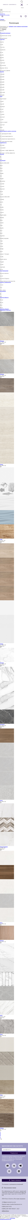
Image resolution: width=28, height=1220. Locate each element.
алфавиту (11, 26)
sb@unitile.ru (5, 1211)
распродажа (24, 26)
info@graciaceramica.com (9, 1202)
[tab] (5, 33)
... (0, 1137)
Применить (3, 310)
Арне (1, 1034)
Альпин (2, 662)
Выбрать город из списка (4, 14)
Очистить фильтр (4, 309)
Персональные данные (10, 1187)
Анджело (2, 724)
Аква (1, 539)
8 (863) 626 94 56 (7, 1206)
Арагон (2, 940)
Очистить (8, 310)
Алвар (1, 644)
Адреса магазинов (16, 1180)
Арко (1, 1015)
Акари (1, 464)
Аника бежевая (4, 846)
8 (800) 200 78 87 (7, 1208)
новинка (19, 26)
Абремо (2, 341)
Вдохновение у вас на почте (12, 1146)
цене (15, 26)
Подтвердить (2, 13)
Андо (1, 800)
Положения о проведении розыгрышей (12, 1184)
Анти (1, 922)
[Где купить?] (27, 4)
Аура (1, 1095)
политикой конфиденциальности (7, 1218)
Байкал (2, 1128)
